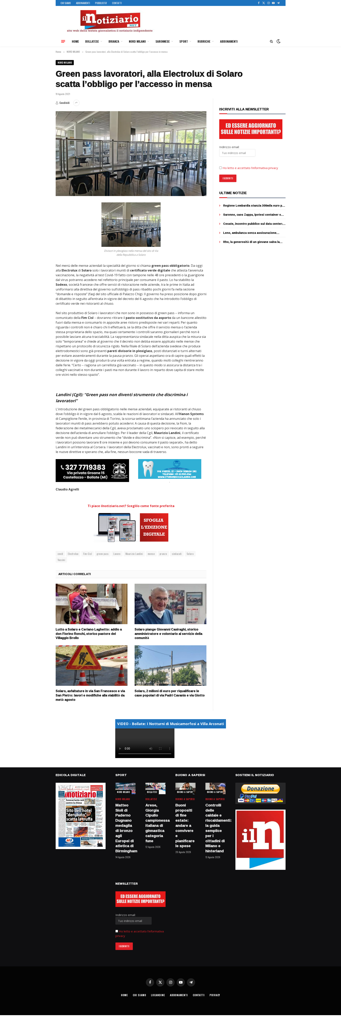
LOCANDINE (158, 995)
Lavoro (116, 554)
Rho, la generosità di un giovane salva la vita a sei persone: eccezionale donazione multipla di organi (252, 242)
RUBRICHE (204, 41)
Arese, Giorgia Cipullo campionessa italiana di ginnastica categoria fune (155, 823)
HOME (75, 41)
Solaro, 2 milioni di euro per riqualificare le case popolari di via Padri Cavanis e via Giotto (170, 693)
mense (151, 554)
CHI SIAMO (66, 3)
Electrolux (73, 554)
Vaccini (61, 560)
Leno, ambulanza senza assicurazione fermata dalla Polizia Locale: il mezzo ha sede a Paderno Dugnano (250, 233)
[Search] (271, 41)
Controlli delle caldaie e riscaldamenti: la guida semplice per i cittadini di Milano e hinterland (215, 828)
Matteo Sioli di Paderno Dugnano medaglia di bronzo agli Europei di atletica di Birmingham (125, 828)
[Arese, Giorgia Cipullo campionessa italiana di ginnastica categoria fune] (155, 788)
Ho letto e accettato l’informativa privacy (250, 168)
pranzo (163, 554)
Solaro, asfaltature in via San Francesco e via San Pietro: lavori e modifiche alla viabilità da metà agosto (90, 695)
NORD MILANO (137, 41)
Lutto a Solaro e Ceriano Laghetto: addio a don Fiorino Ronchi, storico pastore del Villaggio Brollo (89, 633)
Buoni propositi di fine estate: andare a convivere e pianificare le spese (185, 825)
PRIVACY (215, 995)
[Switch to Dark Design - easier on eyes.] (278, 41)
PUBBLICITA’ (101, 3)
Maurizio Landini (134, 554)
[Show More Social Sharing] (76, 103)
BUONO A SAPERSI (185, 792)
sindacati (177, 554)
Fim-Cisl (87, 554)
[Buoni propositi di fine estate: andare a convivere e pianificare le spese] (185, 788)
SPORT (183, 41)
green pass (103, 554)
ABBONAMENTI (83, 3)
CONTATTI (117, 3)
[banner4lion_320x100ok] (92, 470)
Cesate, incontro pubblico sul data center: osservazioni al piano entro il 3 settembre (253, 224)
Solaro (190, 554)
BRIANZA (114, 41)
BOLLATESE (92, 41)
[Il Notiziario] (109, 21)
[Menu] (63, 41)
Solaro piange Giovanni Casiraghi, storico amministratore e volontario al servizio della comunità (168, 633)
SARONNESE (163, 41)
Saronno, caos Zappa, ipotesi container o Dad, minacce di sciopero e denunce (252, 215)
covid (60, 554)
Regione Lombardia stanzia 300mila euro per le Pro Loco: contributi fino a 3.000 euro (254, 206)
